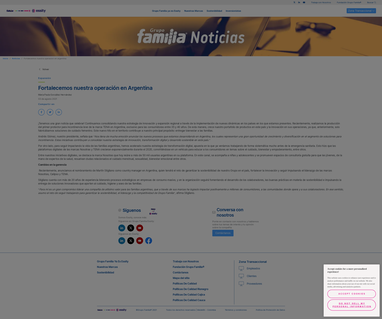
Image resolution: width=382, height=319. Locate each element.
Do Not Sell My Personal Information (352, 305)
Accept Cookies (351, 294)
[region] (352, 290)
